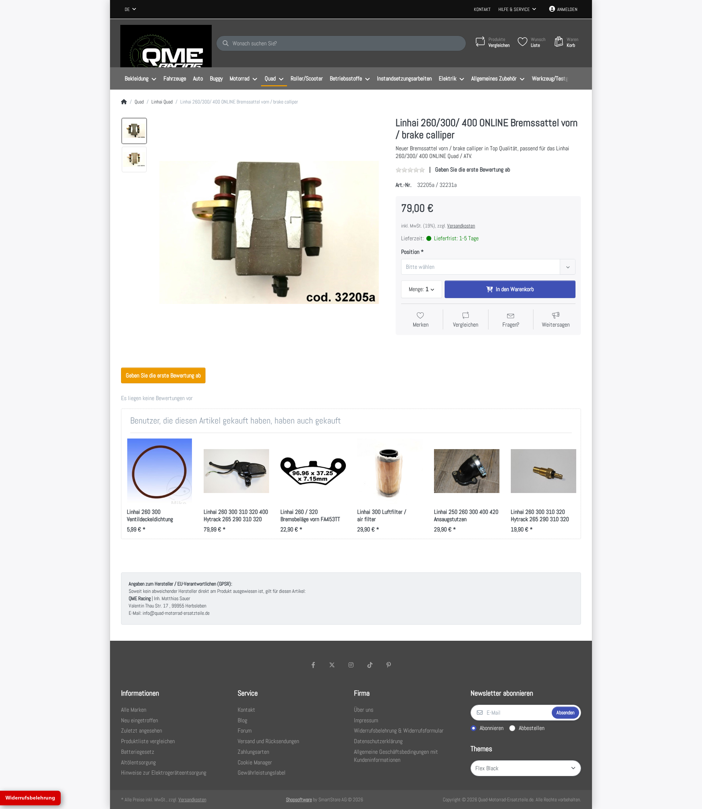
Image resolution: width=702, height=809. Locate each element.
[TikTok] (370, 665)
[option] (134, 131)
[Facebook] (313, 665)
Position (410, 252)
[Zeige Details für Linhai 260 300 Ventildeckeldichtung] (159, 471)
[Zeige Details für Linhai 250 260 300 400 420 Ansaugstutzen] (466, 471)
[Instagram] (351, 665)
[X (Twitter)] (332, 665)
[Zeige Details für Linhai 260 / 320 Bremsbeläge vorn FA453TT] (313, 471)
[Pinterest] (389, 665)
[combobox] (130, 9)
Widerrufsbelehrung (30, 798)
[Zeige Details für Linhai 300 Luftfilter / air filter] (390, 471)
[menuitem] (140, 78)
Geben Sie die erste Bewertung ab (472, 169)
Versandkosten (461, 225)
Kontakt (482, 9)
